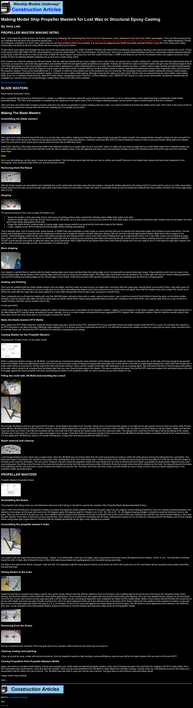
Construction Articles (18, 697)
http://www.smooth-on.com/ (13, 82)
